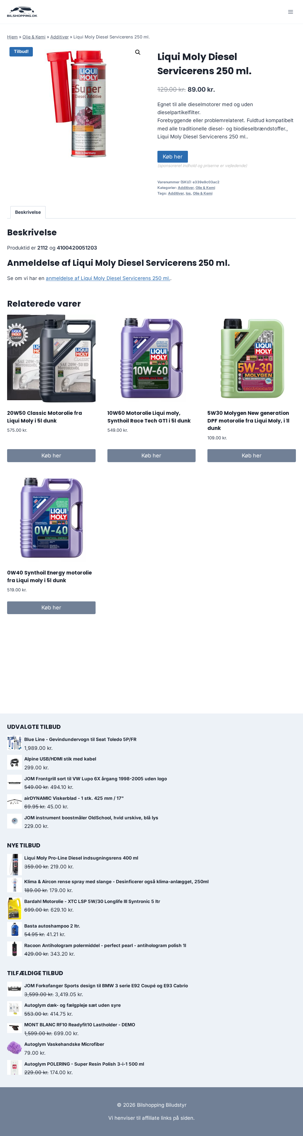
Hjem (12, 36)
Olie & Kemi (34, 36)
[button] (138, 52)
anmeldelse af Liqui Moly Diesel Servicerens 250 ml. (108, 278)
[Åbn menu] (290, 11)
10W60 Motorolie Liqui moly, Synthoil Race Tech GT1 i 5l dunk (149, 417)
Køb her (173, 156)
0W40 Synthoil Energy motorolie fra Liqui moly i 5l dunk (49, 576)
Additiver (59, 36)
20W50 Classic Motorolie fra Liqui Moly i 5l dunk (44, 417)
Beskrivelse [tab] (28, 212)
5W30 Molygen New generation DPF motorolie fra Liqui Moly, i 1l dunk (248, 421)
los (188, 193)
